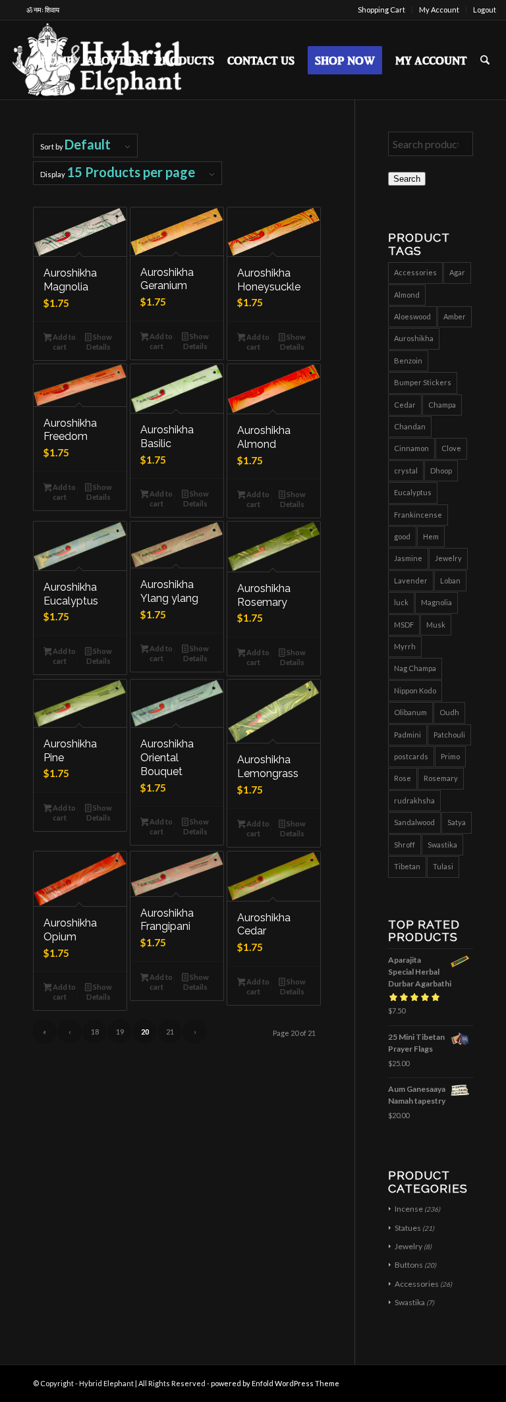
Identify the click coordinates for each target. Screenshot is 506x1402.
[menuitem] (381, 10)
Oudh (449, 712)
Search (406, 179)
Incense (409, 1209)
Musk (435, 624)
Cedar (405, 404)
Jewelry (448, 558)
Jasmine (408, 558)
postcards (411, 756)
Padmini (407, 734)
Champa (442, 404)
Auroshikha (414, 338)
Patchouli (449, 734)
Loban (450, 580)
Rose (402, 778)
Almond (407, 294)
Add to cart (63, 342)
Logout (484, 9)
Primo (450, 756)
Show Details (99, 342)
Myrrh (405, 646)
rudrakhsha (414, 800)
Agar (457, 272)
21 (170, 1031)
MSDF (404, 624)
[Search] (485, 59)
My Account (439, 9)
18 (95, 1031)
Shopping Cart (381, 9)
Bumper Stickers (422, 382)
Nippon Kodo (415, 690)
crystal (406, 470)
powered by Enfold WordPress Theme (275, 1383)
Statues (408, 1228)
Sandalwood (414, 822)
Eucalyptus (413, 492)
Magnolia (436, 602)
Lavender (411, 580)
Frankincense (418, 514)
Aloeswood (412, 316)
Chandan (410, 426)
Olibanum (410, 712)
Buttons (409, 1265)
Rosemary (441, 778)
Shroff (404, 844)
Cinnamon (411, 448)
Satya (456, 822)
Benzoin (408, 360)
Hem (431, 536)
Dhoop (441, 470)
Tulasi (443, 866)
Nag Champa (415, 668)
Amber (454, 316)
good (402, 536)
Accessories (415, 272)
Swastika (442, 844)
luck (401, 602)
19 (120, 1031)
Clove (451, 448)
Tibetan (407, 866)
